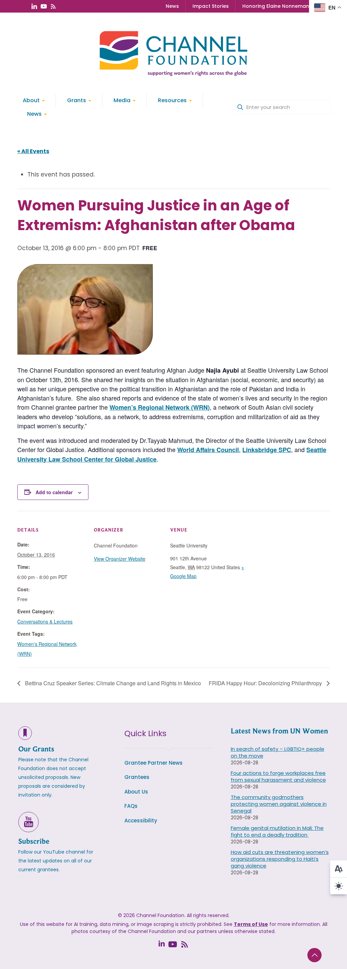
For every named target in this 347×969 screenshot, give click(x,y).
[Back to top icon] (314, 955)
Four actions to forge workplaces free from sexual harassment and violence (278, 776)
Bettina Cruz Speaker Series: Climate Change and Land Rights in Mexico (112, 683)
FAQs (131, 805)
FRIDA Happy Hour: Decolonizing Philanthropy (266, 683)
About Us (136, 791)
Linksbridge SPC (266, 449)
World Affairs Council (208, 449)
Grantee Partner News (153, 762)
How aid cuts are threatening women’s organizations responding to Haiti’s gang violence (280, 859)
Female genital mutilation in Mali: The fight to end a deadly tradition (277, 831)
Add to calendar (54, 492)
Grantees (136, 777)
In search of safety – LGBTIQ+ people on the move (277, 752)
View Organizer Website (119, 558)
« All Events (33, 151)
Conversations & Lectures (45, 621)
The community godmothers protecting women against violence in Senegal (279, 804)
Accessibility (140, 820)
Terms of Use (251, 924)
